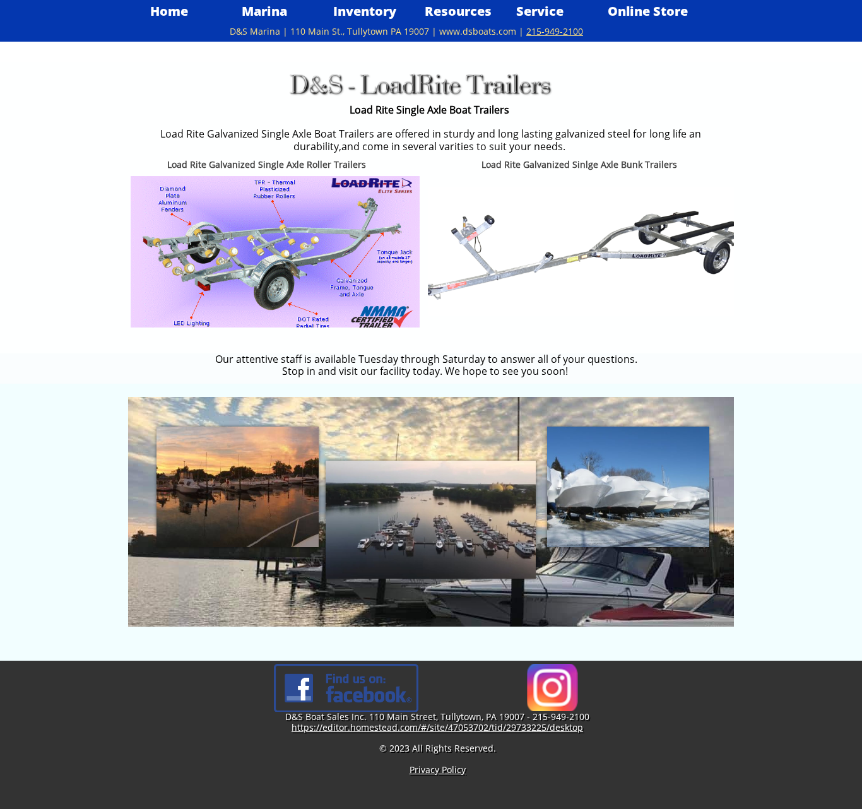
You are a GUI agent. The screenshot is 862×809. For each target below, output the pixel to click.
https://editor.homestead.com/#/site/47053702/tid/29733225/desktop (437, 727)
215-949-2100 (554, 31)
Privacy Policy (438, 770)
